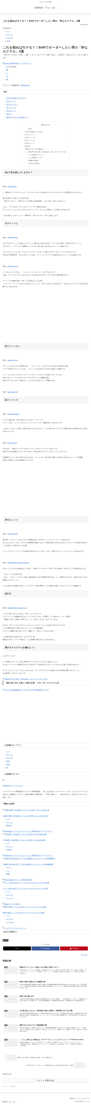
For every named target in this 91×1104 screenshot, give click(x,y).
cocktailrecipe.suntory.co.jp (17, 608)
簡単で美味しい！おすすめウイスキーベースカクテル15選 (23, 913)
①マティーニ (11, 101)
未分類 (6, 940)
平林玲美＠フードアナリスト (21, 63)
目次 (43, 125)
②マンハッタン (12, 104)
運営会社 (72, 1098)
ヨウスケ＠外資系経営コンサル (37, 690)
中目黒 (9, 850)
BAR (8, 41)
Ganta (17, 904)
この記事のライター (36, 157)
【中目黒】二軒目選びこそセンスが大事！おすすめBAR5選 (24, 840)
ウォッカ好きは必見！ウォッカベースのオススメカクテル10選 (25, 888)
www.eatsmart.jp (13, 414)
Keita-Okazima (26, 880)
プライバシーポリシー (83, 1098)
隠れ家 (9, 825)
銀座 (8, 874)
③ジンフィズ (11, 108)
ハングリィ (23, 928)
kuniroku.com (25, 85)
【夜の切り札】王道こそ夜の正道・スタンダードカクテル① (47, 152)
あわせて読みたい (35, 163)
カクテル (10, 38)
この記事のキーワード (37, 155)
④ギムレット (11, 111)
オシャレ (10, 34)
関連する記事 (34, 160)
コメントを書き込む (45, 1080)
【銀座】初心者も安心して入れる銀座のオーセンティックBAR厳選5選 (28, 864)
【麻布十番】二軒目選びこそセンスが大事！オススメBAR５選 (25, 816)
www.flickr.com (12, 237)
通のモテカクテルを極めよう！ (18, 117)
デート (9, 867)
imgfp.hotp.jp (12, 187)
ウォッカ (10, 898)
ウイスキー (11, 922)
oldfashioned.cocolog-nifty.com (18, 563)
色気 (8, 764)
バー (8, 31)
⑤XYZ (9, 114)
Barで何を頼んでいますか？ (17, 98)
